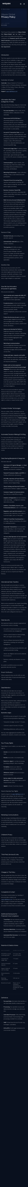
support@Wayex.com (11, 91)
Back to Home (6, 9)
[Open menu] (24, 3)
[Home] (6, 4)
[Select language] (20, 4)
